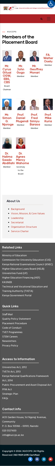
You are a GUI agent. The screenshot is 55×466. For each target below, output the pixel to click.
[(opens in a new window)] (30, 459)
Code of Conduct (11, 328)
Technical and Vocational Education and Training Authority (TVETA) (25, 289)
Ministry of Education (14, 255)
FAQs (5, 398)
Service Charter (20, 231)
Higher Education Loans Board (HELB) (23, 269)
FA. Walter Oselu (48, 58)
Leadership (17, 218)
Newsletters (9, 341)
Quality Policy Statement (16, 319)
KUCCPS (27, 451)
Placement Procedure (14, 323)
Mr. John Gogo (21, 69)
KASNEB (7, 282)
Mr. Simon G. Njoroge (8, 119)
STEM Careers (10, 337)
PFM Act (7, 389)
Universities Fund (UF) (14, 273)
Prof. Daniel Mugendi (22, 118)
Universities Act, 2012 (14, 367)
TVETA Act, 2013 (11, 372)
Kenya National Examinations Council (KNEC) (27, 264)
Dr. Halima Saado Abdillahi (8, 158)
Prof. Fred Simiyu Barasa (35, 119)
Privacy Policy (10, 346)
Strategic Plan (10, 394)
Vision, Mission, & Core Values (28, 214)
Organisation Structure (24, 227)
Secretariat (17, 222)
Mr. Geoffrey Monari (36, 69)
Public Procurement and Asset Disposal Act (26, 385)
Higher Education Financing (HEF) (21, 278)
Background (17, 209)
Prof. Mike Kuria (48, 118)
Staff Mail (7, 314)
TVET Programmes (12, 332)
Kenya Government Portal (17, 295)
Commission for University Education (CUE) (26, 260)
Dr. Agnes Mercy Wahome (22, 158)
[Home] (27, 8)
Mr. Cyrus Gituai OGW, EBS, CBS (6, 74)
